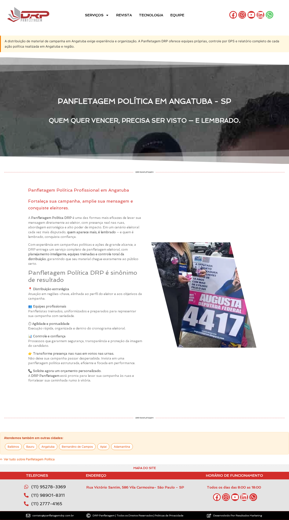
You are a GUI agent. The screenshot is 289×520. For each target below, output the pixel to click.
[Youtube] (251, 15)
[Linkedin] (260, 15)
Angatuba (48, 446)
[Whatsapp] (269, 15)
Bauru (30, 446)
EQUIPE (177, 15)
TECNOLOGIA (151, 15)
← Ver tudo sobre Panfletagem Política (27, 459)
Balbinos (13, 446)
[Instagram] (242, 15)
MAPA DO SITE (144, 468)
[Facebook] (233, 15)
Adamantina (122, 446)
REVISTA (124, 15)
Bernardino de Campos (77, 446)
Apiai (103, 446)
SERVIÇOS (94, 15)
